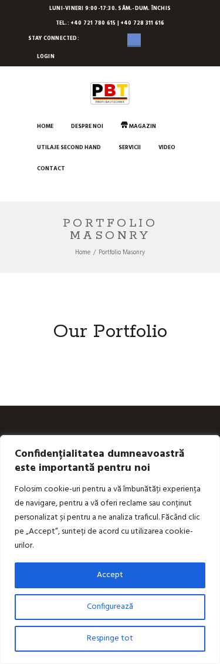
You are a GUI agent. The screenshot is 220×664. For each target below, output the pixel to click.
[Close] (208, 445)
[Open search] (37, 189)
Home (82, 253)
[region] (110, 549)
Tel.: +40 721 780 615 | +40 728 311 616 (110, 23)
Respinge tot (110, 638)
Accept (110, 575)
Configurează (110, 607)
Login (46, 57)
